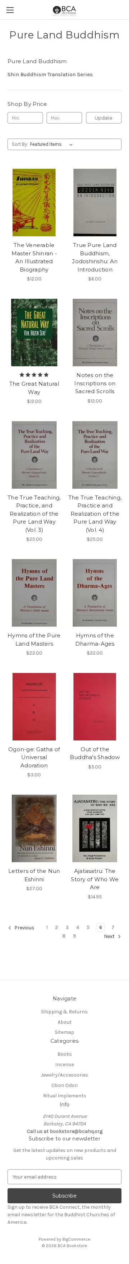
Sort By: (20, 144)
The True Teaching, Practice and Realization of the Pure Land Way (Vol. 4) (95, 513)
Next (110, 936)
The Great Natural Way (34, 387)
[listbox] (53, 144)
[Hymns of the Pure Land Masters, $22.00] (34, 593)
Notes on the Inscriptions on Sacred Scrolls (94, 383)
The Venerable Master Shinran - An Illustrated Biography (34, 257)
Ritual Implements (64, 1096)
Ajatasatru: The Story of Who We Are (95, 879)
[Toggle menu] (10, 10)
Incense (64, 1064)
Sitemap (64, 1032)
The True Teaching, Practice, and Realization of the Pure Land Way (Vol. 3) (34, 513)
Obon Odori (64, 1085)
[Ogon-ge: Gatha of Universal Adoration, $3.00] (34, 706)
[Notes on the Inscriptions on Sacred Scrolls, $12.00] (95, 332)
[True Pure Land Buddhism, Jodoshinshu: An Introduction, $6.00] (95, 202)
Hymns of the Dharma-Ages (95, 639)
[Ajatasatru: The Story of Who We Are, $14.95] (95, 828)
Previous (23, 928)
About (65, 1022)
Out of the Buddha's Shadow (95, 753)
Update (104, 118)
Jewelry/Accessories (64, 1075)
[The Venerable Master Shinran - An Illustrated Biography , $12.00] (34, 202)
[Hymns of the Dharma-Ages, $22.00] (95, 593)
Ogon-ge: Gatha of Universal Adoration (34, 757)
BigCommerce (76, 1239)
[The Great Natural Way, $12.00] (34, 332)
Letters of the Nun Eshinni (34, 875)
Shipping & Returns (64, 1012)
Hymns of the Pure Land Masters (34, 639)
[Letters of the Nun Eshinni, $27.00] (34, 828)
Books (64, 1054)
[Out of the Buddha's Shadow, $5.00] (95, 706)
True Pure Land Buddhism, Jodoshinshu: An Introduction (95, 257)
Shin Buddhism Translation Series (50, 74)
